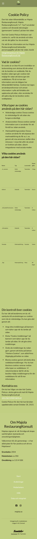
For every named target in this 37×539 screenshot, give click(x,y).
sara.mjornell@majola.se (12, 398)
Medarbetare (18, 487)
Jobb (18, 493)
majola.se (18, 511)
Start (19, 476)
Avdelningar (18, 482)
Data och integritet (18, 498)
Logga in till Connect (18, 523)
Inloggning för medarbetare (18, 521)
